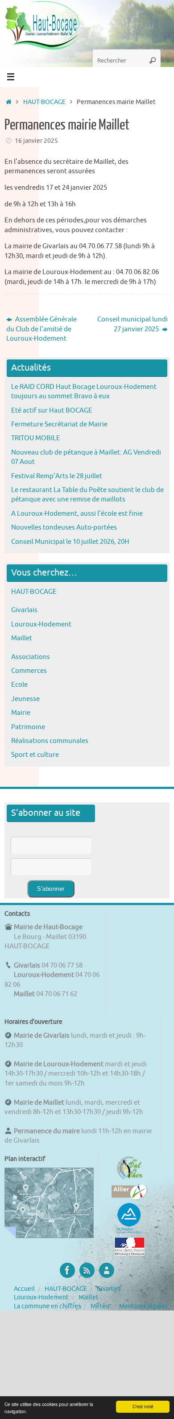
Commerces (29, 670)
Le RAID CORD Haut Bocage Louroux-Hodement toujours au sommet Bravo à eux (84, 391)
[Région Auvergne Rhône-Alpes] (129, 1232)
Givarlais (24, 609)
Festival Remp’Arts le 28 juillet (56, 476)
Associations (30, 656)
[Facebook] (67, 1270)
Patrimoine (28, 726)
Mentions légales (143, 1306)
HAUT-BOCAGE (44, 102)
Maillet (21, 638)
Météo (100, 1306)
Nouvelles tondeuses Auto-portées (64, 527)
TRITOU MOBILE (35, 438)
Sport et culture (35, 754)
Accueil (24, 1289)
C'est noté (143, 1406)
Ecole (19, 684)
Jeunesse (25, 698)
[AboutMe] (106, 1270)
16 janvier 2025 (36, 141)
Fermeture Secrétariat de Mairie (59, 424)
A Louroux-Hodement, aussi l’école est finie (77, 513)
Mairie (20, 712)
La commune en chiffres (47, 1306)
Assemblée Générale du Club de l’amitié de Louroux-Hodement (41, 329)
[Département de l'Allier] (129, 1197)
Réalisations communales (49, 740)
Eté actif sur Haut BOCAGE (51, 410)
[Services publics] (130, 1253)
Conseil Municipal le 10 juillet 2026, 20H (70, 541)
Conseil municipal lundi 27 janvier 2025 (132, 324)
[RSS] (87, 1270)
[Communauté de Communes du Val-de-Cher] (129, 1179)
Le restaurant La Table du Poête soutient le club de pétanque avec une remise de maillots (87, 494)
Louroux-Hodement (41, 624)
